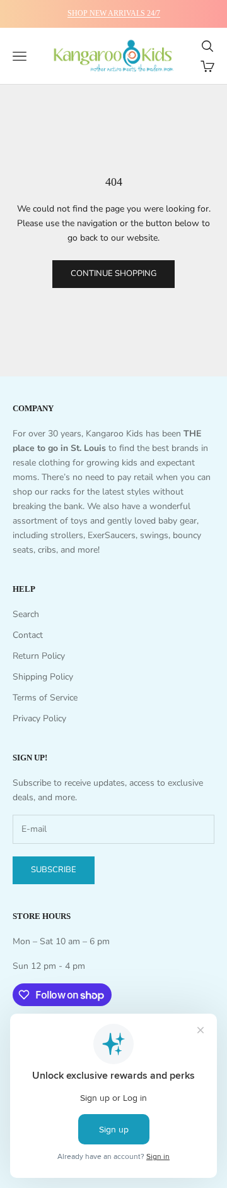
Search (26, 614)
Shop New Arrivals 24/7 (113, 13)
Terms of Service (45, 698)
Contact (28, 635)
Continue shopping (113, 273)
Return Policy (39, 656)
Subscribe (53, 869)
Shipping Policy (43, 677)
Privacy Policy (39, 718)
